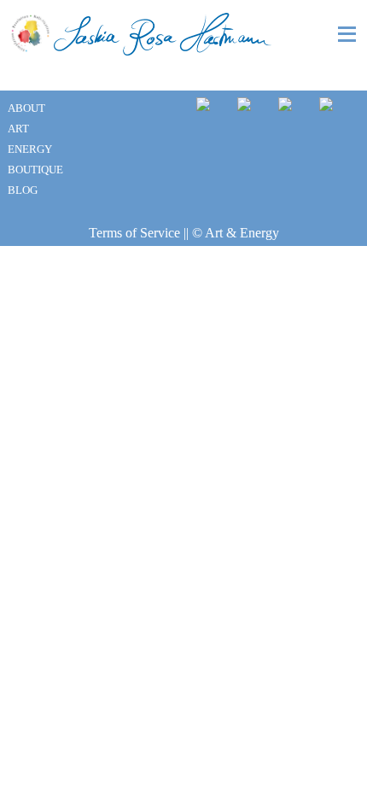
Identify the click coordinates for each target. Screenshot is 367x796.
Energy (30, 149)
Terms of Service (134, 232)
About (26, 108)
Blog (23, 190)
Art (18, 129)
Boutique (35, 170)
